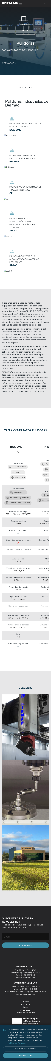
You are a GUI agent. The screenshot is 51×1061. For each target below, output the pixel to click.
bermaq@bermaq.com (26, 977)
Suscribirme (25, 945)
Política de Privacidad (17, 1043)
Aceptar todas (25, 1055)
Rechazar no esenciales (25, 1049)
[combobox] (46, 4)
